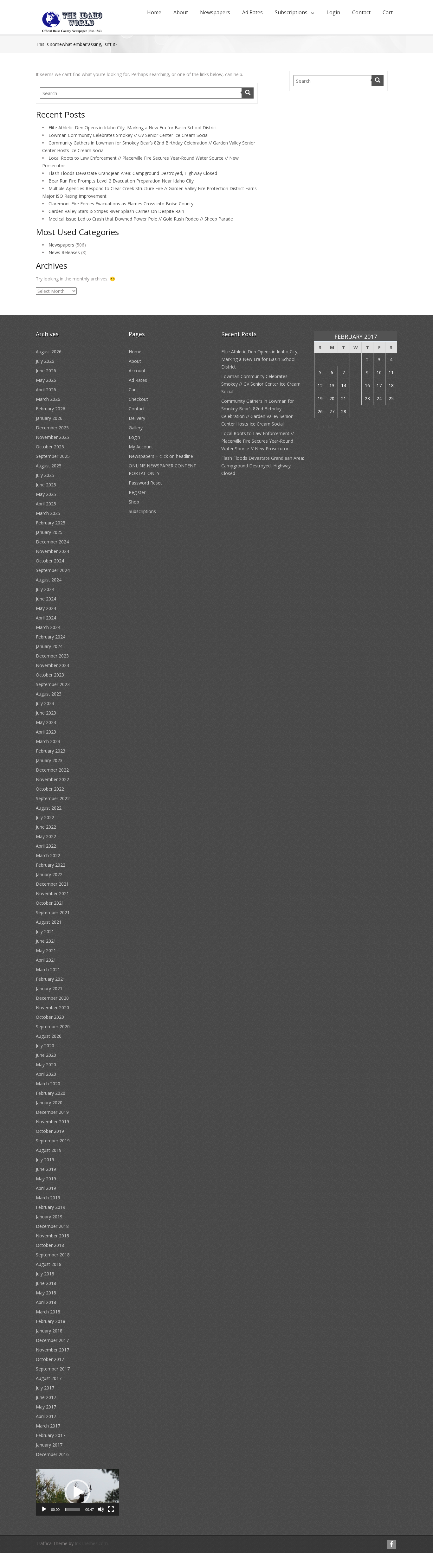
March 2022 (48, 855)
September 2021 (53, 912)
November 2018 (52, 1236)
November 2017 (52, 1350)
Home (154, 12)
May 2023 (46, 722)
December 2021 (52, 884)
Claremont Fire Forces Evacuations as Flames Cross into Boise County (120, 204)
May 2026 (46, 380)
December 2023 (52, 656)
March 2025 (48, 513)
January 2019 (49, 1217)
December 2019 (52, 1112)
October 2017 (50, 1359)
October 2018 (50, 1245)
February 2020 (50, 1093)
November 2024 (52, 551)
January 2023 (49, 760)
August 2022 (48, 808)
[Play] (44, 1509)
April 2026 (46, 390)
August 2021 (48, 922)
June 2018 (46, 1283)
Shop (134, 502)
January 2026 (49, 418)
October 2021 (50, 903)
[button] (77, 1492)
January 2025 (49, 532)
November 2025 (52, 437)
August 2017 (48, 1378)
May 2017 (46, 1407)
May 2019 (46, 1179)
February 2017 (50, 1435)
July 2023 (45, 703)
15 (355, 385)
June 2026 (46, 371)
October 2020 (50, 1017)
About (180, 12)
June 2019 (46, 1169)
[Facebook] (391, 1544)
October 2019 (50, 1131)
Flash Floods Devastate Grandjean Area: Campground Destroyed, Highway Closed (132, 173)
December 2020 (52, 998)
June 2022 (46, 827)
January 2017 (49, 1445)
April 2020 (46, 1074)
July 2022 (45, 817)
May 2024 (46, 608)
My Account (141, 447)
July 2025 (45, 475)
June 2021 (46, 941)
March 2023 (48, 741)
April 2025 (46, 504)
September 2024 (53, 570)
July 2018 (45, 1274)
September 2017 (53, 1369)
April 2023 (46, 732)
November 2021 (52, 893)
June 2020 (46, 1055)
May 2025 (46, 494)
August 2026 (48, 352)
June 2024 (46, 599)
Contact (361, 12)
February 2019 (50, 1207)
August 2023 (48, 694)
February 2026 (50, 409)
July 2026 (45, 361)
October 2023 (50, 675)
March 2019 (48, 1198)
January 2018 (49, 1331)
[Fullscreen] (111, 1509)
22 (355, 398)
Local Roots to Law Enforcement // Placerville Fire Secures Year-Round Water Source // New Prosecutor (257, 441)
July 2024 (45, 589)
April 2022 (46, 846)
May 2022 (46, 836)
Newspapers (215, 12)
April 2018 (46, 1302)
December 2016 (52, 1454)
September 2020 (53, 1027)
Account (137, 371)
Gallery (136, 428)
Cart (388, 12)
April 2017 (46, 1416)
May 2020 (46, 1065)
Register (137, 492)
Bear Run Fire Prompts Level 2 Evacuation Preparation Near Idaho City (121, 181)
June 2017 (46, 1397)
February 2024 (50, 637)
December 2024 (52, 542)
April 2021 (46, 960)
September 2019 (53, 1141)
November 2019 (52, 1122)
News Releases (64, 252)
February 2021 (50, 979)
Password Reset (145, 483)
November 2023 (52, 665)
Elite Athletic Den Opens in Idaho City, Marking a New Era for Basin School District (132, 128)
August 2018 (48, 1264)
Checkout (138, 399)
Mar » (333, 427)
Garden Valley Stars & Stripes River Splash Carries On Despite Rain (116, 211)
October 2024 (50, 561)
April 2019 (46, 1188)
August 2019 (48, 1150)
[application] (77, 1492)
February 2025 (50, 523)
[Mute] (101, 1509)
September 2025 (53, 456)
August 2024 (48, 580)
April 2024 (46, 618)
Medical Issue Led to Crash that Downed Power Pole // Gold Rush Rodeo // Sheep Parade (140, 219)
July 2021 (45, 931)
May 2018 (46, 1293)
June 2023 (46, 713)
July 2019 (45, 1160)
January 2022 (49, 874)
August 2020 (48, 1036)
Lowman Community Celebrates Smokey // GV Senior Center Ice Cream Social (128, 135)
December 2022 (52, 770)
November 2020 (52, 1007)
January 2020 (49, 1103)
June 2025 (46, 485)
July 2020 (45, 1046)
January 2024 (49, 646)
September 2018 (53, 1255)
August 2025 (48, 466)
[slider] (72, 1509)
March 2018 (48, 1312)
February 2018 (50, 1321)
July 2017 (45, 1388)
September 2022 (53, 798)
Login (333, 12)
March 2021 (48, 969)
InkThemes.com (91, 1543)
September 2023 (53, 684)
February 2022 (50, 865)
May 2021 (46, 950)
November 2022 (52, 779)
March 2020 (48, 1084)
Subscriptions (291, 12)
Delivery (137, 418)
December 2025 (52, 428)
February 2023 (50, 751)
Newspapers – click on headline (161, 456)
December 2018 (52, 1226)
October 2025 (50, 447)
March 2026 (48, 399)
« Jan (319, 427)
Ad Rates (252, 12)
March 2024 (48, 627)
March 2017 (48, 1426)
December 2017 (52, 1340)
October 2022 (50, 789)
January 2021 (49, 988)
